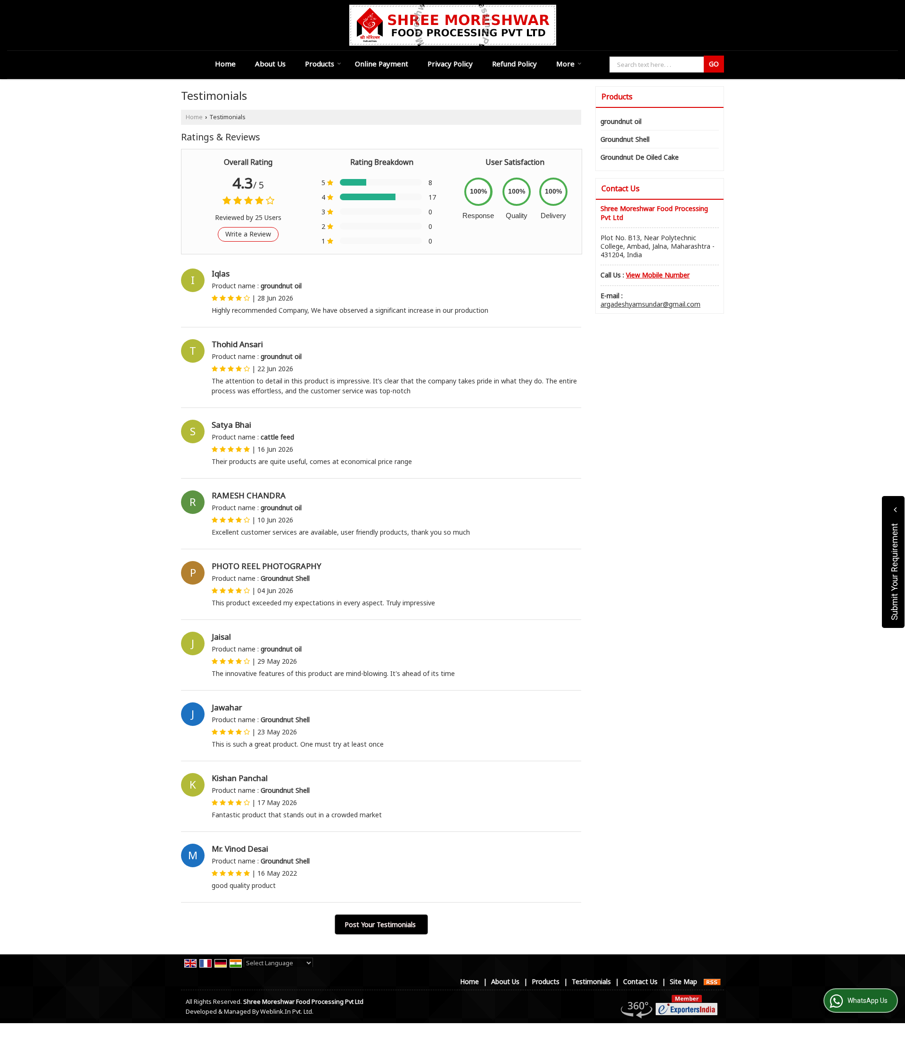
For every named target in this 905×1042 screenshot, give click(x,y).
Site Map (683, 981)
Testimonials (591, 981)
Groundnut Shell (625, 139)
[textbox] (658, 65)
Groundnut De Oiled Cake (640, 157)
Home (225, 63)
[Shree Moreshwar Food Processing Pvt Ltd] (452, 25)
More (565, 63)
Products (319, 63)
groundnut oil (621, 121)
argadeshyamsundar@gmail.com (650, 304)
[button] (658, 274)
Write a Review (248, 233)
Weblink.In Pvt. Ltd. (286, 1012)
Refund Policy (514, 63)
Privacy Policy (450, 63)
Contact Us (640, 981)
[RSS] (712, 981)
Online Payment (381, 63)
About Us (270, 63)
